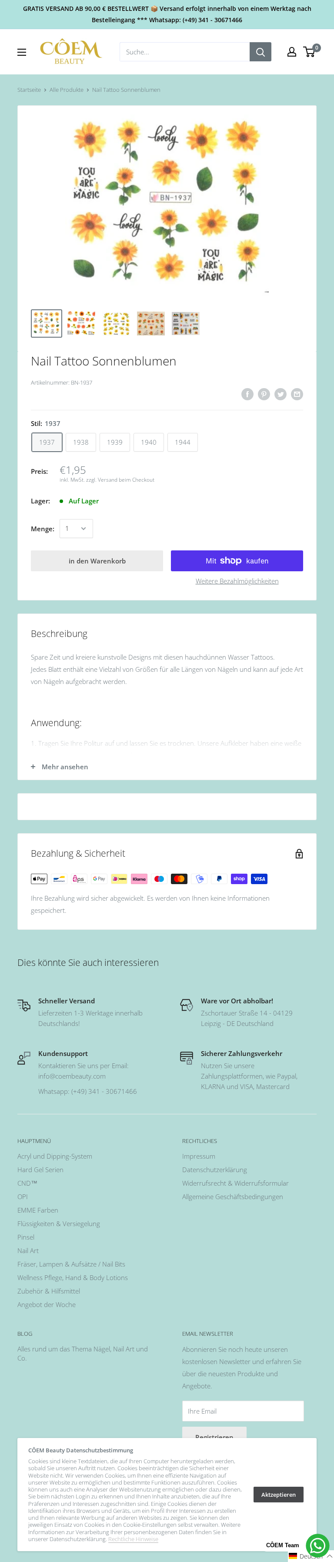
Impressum (198, 1156)
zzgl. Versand (101, 479)
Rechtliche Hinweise (133, 1539)
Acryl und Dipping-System (54, 1156)
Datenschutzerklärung (214, 1169)
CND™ (27, 1183)
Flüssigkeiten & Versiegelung (58, 1223)
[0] (309, 52)
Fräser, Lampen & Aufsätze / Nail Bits (71, 1264)
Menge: (42, 528)
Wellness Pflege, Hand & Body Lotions (72, 1277)
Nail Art (28, 1250)
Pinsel (25, 1237)
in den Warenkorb (97, 560)
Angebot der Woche (46, 1304)
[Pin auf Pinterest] (264, 393)
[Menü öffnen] (21, 52)
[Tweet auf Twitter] (280, 393)
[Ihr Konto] (291, 52)
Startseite (29, 90)
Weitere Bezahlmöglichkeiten (237, 581)
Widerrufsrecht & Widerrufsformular (235, 1183)
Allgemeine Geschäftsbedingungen (232, 1196)
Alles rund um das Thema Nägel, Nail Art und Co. (82, 1353)
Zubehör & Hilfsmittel (48, 1291)
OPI (22, 1196)
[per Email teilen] (297, 393)
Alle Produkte (67, 90)
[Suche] (260, 51)
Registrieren (214, 1437)
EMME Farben (37, 1210)
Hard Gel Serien (40, 1169)
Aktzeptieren (278, 1494)
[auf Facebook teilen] (247, 393)
